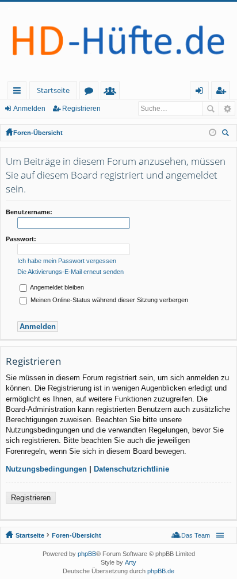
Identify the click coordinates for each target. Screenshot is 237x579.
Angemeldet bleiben (56, 287)
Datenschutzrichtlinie (131, 469)
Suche (210, 108)
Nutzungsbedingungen (46, 469)
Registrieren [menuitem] (223, 92)
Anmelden (29, 109)
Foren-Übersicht (38, 132)
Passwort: (21, 239)
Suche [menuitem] (227, 134)
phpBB (87, 553)
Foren (91, 92)
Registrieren (81, 109)
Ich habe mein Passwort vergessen (66, 260)
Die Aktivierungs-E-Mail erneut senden (70, 271)
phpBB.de (160, 571)
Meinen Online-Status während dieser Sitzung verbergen (108, 299)
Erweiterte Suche (227, 108)
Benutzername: (29, 212)
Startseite (53, 90)
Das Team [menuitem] (195, 535)
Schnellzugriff (19, 92)
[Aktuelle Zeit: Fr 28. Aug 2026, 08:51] (212, 132)
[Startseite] (118, 41)
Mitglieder (112, 92)
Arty (130, 562)
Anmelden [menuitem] (201, 92)
